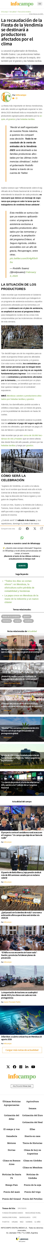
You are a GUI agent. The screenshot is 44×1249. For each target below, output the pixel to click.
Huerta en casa (32, 1136)
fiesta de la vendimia (11, 616)
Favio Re (7, 765)
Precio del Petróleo (32, 1198)
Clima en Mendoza (32, 1167)
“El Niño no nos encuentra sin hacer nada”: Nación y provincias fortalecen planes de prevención (19, 955)
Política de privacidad (22, 1086)
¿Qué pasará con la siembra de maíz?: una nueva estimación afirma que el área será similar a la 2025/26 (21, 915)
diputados (22, 1208)
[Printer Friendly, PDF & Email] (41, 529)
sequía (17, 621)
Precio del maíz (11, 1191)
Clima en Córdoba (32, 1160)
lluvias (11, 1150)
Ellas (32, 1129)
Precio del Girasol (11, 1198)
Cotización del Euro (32, 1115)
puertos (5, 1222)
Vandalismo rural (9, 1217)
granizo (11, 119)
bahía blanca (24, 1217)
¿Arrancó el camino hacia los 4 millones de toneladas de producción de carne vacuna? (19, 677)
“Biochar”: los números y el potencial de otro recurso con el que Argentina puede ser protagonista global (20, 730)
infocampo (7, 710)
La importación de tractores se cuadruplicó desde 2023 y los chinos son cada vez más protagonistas (19, 995)
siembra (29, 1222)
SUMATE (22, 566)
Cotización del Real (32, 1122)
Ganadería (11, 1136)
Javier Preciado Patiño (12, 683)
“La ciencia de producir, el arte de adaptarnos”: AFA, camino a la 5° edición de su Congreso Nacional (21, 785)
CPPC (34, 1217)
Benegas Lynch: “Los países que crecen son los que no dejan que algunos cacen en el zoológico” (21, 650)
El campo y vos (11, 1129)
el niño (38, 1222)
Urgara (15, 1222)
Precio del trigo (32, 1191)
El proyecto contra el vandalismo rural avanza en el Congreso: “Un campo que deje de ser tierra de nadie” (21, 835)
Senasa (32, 1108)
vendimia (28, 621)
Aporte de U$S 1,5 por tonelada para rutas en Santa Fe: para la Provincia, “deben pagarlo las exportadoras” (20, 758)
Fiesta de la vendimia (24, 12)
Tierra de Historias (32, 1143)
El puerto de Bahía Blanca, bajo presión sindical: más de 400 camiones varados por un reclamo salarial (21, 875)
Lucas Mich (8, 656)
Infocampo (4, 12)
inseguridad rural (33, 1213)
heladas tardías (27, 119)
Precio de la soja (32, 1185)
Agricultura (32, 1101)
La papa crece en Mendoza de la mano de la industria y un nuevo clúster (21, 598)
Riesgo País (11, 1185)
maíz (21, 1222)
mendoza (6, 621)
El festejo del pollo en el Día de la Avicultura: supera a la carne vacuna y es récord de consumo (21, 705)
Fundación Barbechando (12, 1213)
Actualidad (13, 12)
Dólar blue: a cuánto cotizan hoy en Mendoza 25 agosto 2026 (21, 1038)
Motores (11, 1143)
